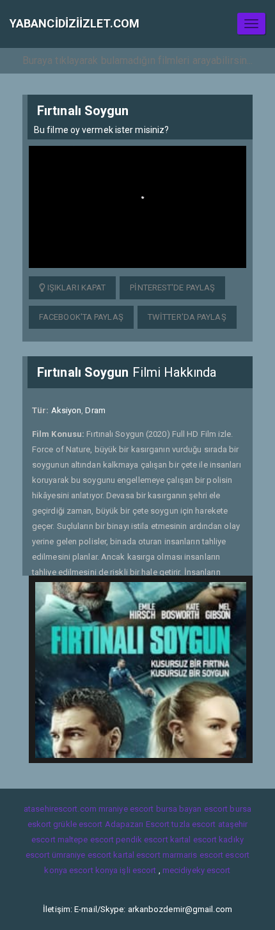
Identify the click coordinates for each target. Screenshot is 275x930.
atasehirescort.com (60, 809)
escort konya (93, 870)
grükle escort (77, 824)
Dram (95, 410)
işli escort (138, 870)
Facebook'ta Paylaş (81, 317)
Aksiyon (66, 410)
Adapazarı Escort (137, 824)
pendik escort (142, 839)
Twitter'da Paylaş (187, 317)
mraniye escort (125, 809)
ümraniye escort (82, 855)
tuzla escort (193, 824)
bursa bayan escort (192, 809)
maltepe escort (86, 839)
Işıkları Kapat (75, 287)
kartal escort (193, 839)
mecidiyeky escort (196, 870)
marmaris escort (193, 855)
